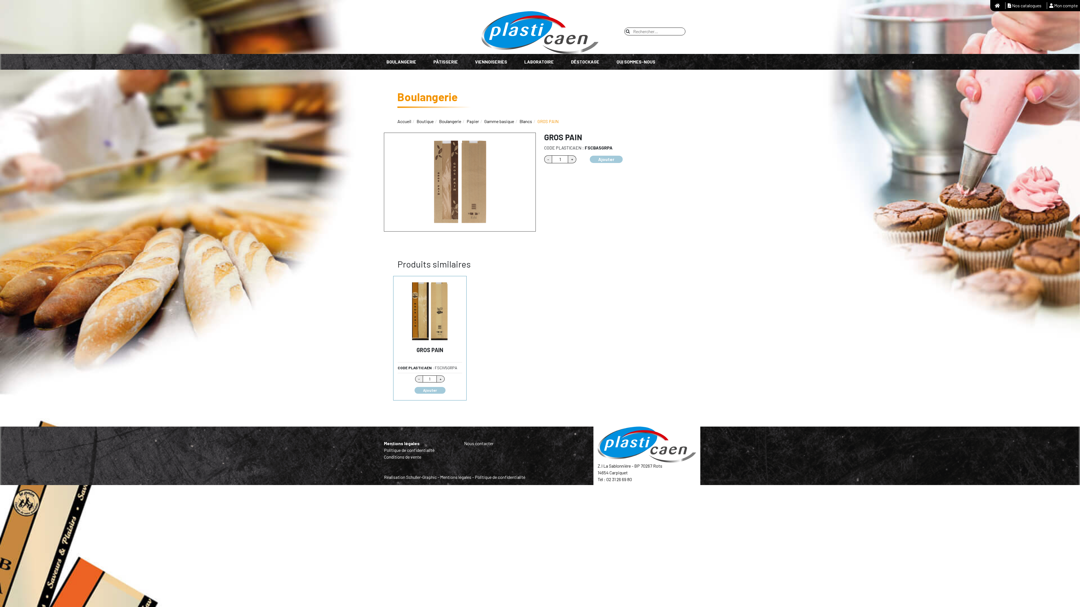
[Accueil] (997, 5)
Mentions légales (402, 443)
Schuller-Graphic (421, 477)
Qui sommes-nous (635, 61)
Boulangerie (401, 61)
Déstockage (585, 61)
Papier (473, 121)
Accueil (404, 121)
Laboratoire (539, 61)
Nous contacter (479, 443)
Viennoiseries (491, 61)
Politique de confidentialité (409, 450)
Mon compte (1065, 5)
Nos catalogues (1026, 5)
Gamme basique (499, 121)
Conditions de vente (402, 456)
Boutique (425, 121)
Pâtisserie (445, 61)
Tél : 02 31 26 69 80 (615, 479)
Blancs (525, 121)
